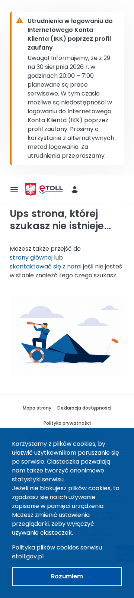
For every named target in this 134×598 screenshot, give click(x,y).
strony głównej (31, 257)
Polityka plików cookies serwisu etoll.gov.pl (57, 552)
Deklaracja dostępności (84, 408)
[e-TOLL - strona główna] (51, 189)
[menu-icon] (14, 189)
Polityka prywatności (67, 423)
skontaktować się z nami (46, 266)
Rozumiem (67, 576)
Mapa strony (37, 408)
